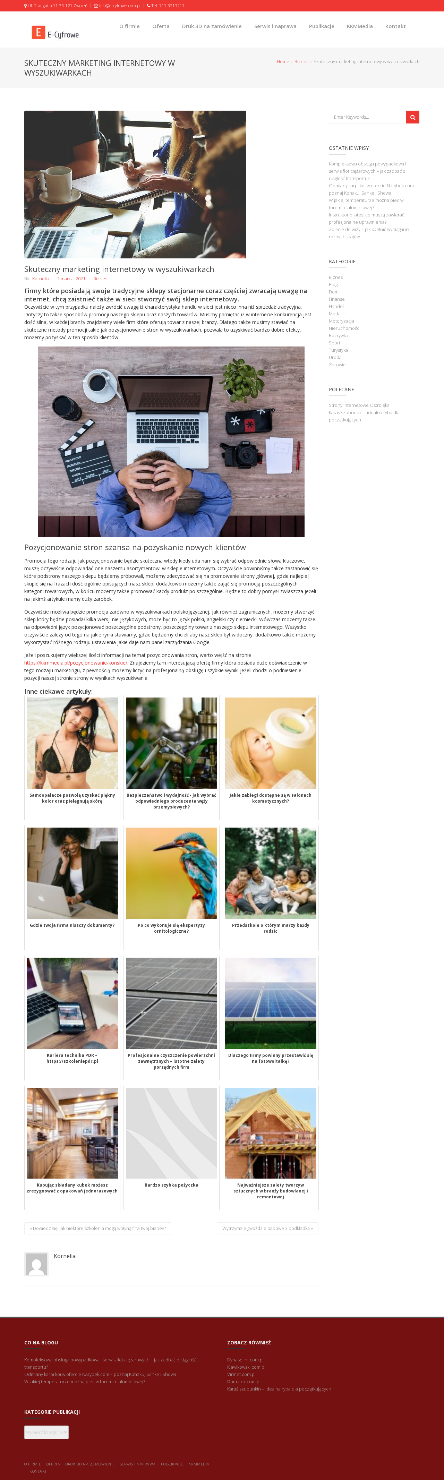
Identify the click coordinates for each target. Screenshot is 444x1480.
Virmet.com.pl (241, 1374)
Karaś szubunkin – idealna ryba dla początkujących (279, 1389)
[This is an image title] (171, 184)
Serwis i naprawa (275, 26)
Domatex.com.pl (244, 1381)
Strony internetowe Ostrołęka (359, 405)
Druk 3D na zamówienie (212, 26)
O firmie (129, 26)
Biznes (100, 278)
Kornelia (40, 278)
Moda (335, 313)
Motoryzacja (341, 321)
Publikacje (321, 26)
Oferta (161, 26)
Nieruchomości (344, 328)
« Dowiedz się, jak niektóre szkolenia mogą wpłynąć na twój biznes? (98, 1228)
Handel (336, 306)
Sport (334, 343)
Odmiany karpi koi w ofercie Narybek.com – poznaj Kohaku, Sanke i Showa (100, 1374)
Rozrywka (338, 335)
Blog (333, 284)
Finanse (337, 299)
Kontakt (395, 26)
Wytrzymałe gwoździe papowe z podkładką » (267, 1228)
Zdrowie (337, 364)
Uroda (335, 357)
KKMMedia (360, 26)
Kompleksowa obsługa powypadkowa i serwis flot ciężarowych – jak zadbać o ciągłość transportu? (367, 171)
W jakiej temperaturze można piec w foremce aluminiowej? (84, 1381)
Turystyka (338, 350)
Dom (334, 292)
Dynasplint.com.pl (245, 1360)
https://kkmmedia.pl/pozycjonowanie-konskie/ (75, 662)
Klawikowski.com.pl (246, 1367)
